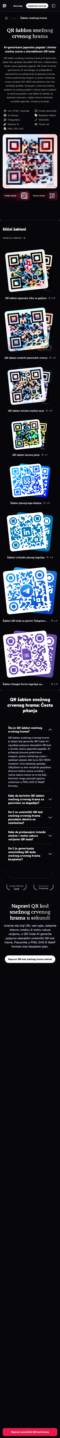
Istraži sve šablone (12, 237)
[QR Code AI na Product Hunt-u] (16, 887)
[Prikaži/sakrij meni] (53, 5)
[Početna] (6, 17)
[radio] (16, 195)
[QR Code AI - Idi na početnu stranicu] (4, 5)
